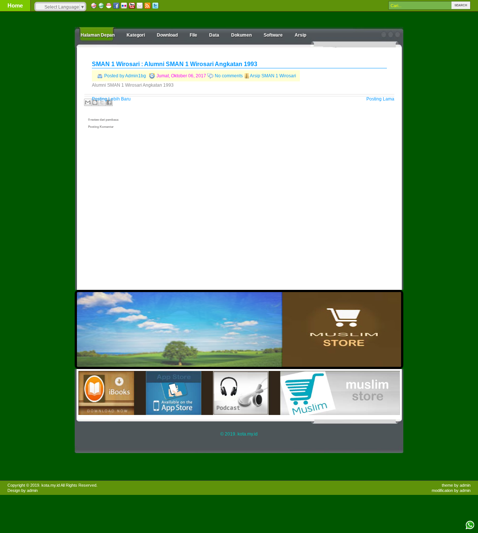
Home (15, 5)
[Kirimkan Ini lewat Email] (87, 102)
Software (273, 35)
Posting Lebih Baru (111, 99)
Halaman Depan (98, 35)
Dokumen (241, 35)
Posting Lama (380, 99)
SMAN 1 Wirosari (278, 75)
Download (167, 35)
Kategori (136, 35)
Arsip (300, 35)
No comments (229, 75)
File (193, 35)
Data (214, 35)
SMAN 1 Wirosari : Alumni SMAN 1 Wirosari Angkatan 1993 (174, 64)
